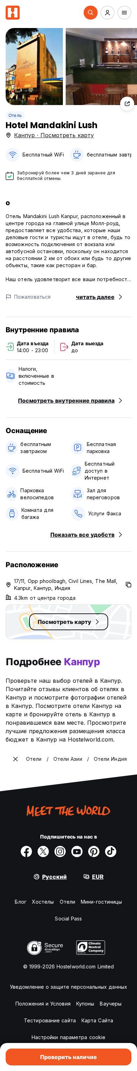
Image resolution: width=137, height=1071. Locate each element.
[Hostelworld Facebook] (26, 851)
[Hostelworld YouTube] (77, 851)
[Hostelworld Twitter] (43, 851)
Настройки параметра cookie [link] (69, 1037)
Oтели (68, 902)
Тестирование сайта (50, 1020)
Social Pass (68, 919)
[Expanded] (15, 759)
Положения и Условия (43, 1004)
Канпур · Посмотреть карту (54, 135)
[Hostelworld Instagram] (60, 851)
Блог (20, 902)
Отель (15, 115)
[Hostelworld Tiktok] (110, 851)
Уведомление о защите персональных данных (68, 987)
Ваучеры (111, 1004)
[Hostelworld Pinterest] (93, 851)
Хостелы (43, 902)
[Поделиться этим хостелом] (127, 104)
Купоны (85, 1004)
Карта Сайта (97, 1020)
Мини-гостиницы (101, 902)
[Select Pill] (91, 13)
